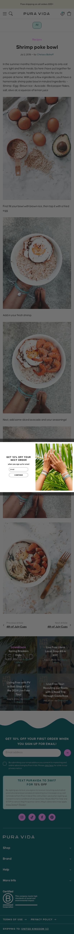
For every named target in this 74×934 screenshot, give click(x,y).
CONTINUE (18, 475)
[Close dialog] (71, 445)
